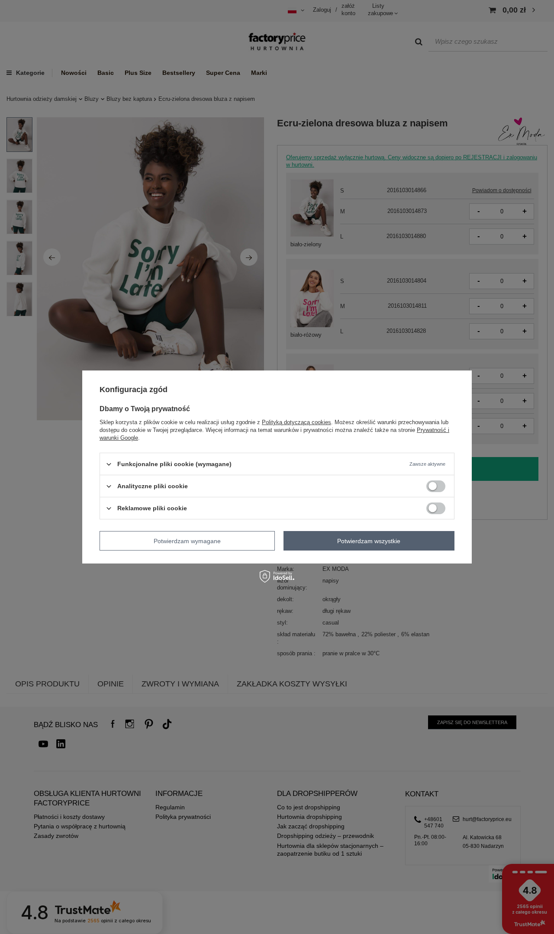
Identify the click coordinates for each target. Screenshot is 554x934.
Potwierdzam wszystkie (368, 540)
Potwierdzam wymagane (187, 540)
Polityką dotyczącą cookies (296, 422)
